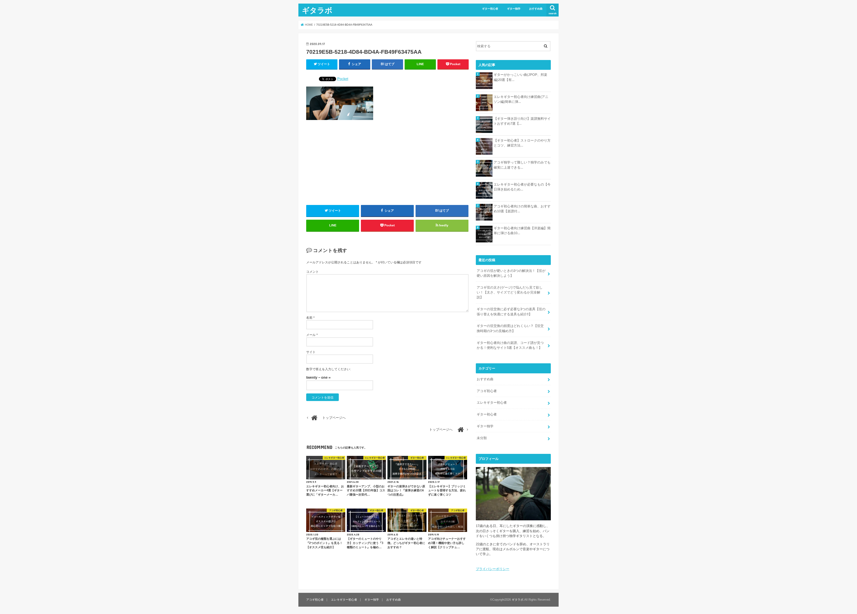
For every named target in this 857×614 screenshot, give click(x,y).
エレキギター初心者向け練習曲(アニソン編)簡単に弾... (521, 99)
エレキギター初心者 (492, 402)
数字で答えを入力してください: (328, 369)
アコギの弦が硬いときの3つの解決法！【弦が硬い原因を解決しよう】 (511, 273)
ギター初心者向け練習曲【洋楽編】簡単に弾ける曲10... (522, 230)
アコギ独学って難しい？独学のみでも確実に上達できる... (522, 165)
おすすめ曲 (536, 8)
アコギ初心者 (487, 391)
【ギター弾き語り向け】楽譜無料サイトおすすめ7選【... (522, 121)
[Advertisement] (387, 163)
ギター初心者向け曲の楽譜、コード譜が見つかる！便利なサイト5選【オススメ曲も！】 (510, 345)
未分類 (482, 438)
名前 (310, 317)
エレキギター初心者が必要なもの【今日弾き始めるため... (522, 187)
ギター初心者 (490, 8)
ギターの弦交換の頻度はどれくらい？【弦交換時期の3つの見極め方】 (510, 328)
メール (312, 335)
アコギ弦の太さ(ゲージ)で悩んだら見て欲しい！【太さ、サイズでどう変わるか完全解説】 (510, 292)
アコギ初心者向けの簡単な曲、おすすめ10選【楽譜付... (522, 209)
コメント (312, 271)
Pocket (342, 79)
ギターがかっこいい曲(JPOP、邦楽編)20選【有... (520, 77)
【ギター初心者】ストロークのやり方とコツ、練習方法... (522, 143)
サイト (311, 352)
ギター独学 (513, 8)
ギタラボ (317, 10)
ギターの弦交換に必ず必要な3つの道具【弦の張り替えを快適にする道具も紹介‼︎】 (511, 311)
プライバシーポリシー (492, 569)
